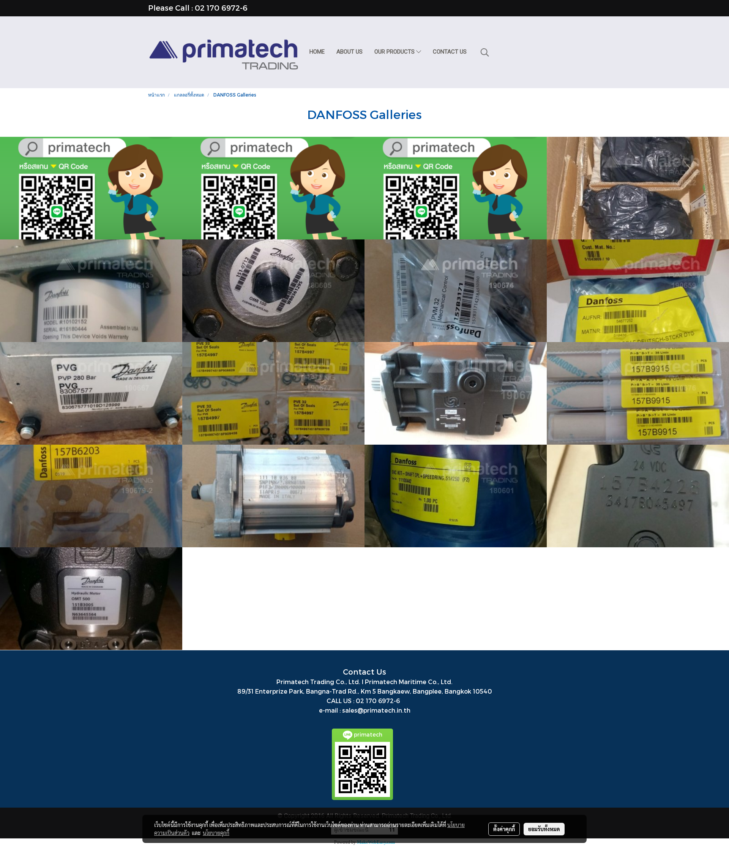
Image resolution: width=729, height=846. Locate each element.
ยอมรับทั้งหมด (544, 828)
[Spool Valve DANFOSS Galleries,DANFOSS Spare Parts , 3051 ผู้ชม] (638, 393)
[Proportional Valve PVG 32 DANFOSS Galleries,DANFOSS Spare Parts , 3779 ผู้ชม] (91, 496)
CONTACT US (450, 51)
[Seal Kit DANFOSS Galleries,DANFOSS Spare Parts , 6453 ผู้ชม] (273, 393)
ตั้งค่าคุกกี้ (504, 828)
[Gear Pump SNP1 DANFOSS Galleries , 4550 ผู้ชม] (273, 496)
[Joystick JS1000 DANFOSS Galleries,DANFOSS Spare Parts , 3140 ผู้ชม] (91, 290)
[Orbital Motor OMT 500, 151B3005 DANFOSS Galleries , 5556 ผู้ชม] (91, 598)
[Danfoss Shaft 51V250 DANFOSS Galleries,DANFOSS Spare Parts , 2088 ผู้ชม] (455, 496)
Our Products (395, 51)
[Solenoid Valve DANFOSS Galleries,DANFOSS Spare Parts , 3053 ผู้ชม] (638, 290)
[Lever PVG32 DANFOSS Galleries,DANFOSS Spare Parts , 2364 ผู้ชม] (455, 290)
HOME (317, 51)
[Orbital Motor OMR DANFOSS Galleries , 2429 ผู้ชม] (273, 290)
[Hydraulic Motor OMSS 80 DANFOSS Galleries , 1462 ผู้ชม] (455, 188)
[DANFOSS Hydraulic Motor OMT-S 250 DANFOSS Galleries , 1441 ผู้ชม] (91, 188)
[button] (485, 52)
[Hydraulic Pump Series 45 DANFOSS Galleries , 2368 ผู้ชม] (455, 393)
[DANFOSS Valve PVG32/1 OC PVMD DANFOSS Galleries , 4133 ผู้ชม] (91, 393)
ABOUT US (349, 51)
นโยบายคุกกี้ (216, 832)
